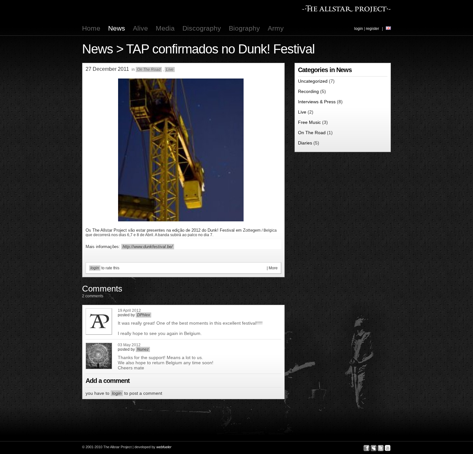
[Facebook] (366, 448)
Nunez (143, 349)
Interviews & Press (317, 101)
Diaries (305, 142)
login (358, 28)
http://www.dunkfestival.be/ (148, 246)
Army (276, 28)
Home (91, 28)
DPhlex (143, 315)
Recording (308, 91)
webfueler (164, 447)
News (116, 28)
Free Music (309, 122)
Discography (201, 28)
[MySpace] (373, 448)
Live (169, 69)
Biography (244, 28)
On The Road (149, 69)
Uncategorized (313, 81)
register (372, 28)
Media (165, 28)
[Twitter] (380, 448)
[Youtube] (388, 448)
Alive (140, 28)
